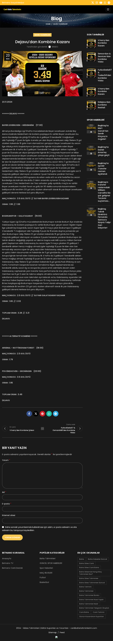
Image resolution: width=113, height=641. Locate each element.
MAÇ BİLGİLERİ (46, 573)
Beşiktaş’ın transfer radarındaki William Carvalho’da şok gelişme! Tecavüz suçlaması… (104, 191)
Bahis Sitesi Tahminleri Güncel (92, 582)
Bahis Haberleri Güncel (97, 559)
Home (48, 24)
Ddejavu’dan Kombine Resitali (104, 105)
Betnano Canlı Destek (12, 568)
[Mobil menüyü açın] (108, 9)
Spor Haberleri (46, 568)
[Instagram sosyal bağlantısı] (97, 3)
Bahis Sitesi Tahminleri (88, 578)
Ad (4, 492)
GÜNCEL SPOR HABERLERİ (51, 563)
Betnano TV (7, 563)
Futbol (43, 577)
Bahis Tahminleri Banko (89, 595)
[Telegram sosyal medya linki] (109, 3)
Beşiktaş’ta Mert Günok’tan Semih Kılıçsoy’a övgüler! (103, 132)
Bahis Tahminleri (60, 24)
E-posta (6, 503)
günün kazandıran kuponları (91, 616)
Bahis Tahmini (85, 587)
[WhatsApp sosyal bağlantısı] (105, 3)
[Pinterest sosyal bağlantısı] (42, 413)
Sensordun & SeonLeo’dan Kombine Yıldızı (104, 57)
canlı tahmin (98, 612)
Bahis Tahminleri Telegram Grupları (94, 608)
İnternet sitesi (8, 515)
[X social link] (93, 3)
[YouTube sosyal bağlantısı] (101, 3)
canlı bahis (84, 612)
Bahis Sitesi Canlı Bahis (89, 567)
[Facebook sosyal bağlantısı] (29, 413)
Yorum (6, 460)
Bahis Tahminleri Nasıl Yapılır (91, 599)
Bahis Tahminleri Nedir (88, 604)
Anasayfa (6, 558)
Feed (62, 632)
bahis (81, 559)
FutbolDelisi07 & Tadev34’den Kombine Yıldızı (105, 75)
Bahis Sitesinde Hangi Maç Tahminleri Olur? (90, 573)
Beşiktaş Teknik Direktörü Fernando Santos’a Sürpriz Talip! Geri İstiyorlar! (104, 218)
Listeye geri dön (42, 428)
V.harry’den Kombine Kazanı (103, 43)
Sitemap (53, 632)
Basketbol (44, 582)
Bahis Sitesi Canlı (86, 563)
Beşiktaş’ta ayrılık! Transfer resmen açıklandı (103, 168)
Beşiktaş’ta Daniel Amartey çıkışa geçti (103, 151)
